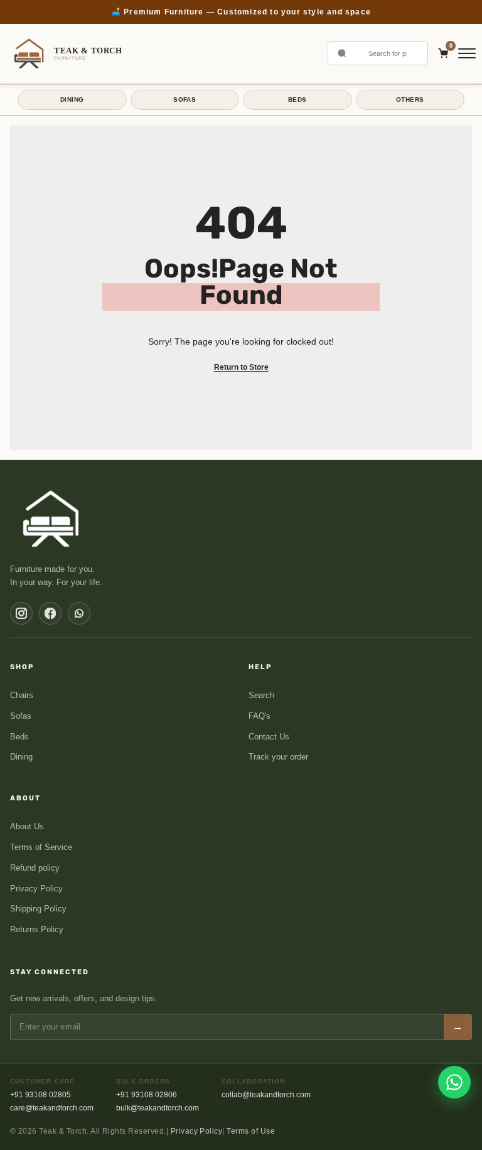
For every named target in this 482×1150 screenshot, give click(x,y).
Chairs (21, 695)
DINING (71, 99)
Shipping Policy (38, 908)
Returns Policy (36, 929)
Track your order (278, 756)
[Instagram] (21, 613)
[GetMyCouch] (52, 518)
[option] (241, 12)
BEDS (297, 99)
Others (410, 99)
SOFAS (184, 99)
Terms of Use (251, 1131)
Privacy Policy (36, 888)
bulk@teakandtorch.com (157, 1108)
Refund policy (35, 868)
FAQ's (259, 716)
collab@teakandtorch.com (266, 1094)
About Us (27, 826)
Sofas (20, 716)
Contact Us (269, 736)
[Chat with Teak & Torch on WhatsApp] (454, 1082)
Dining (21, 756)
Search (261, 695)
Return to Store (241, 367)
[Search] (342, 53)
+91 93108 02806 (146, 1094)
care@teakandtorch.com (52, 1108)
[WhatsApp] (79, 613)
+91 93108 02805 (40, 1094)
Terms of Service (41, 847)
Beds (19, 736)
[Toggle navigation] (467, 53)
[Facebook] (50, 613)
